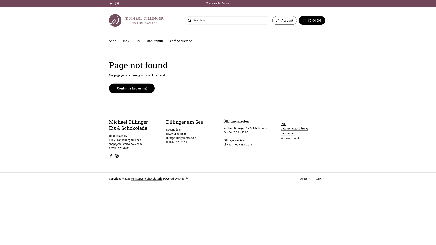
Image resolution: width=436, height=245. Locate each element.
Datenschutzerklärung (294, 128)
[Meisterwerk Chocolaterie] (136, 20)
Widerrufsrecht (290, 138)
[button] (312, 20)
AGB (283, 123)
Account (287, 20)
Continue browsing (132, 88)
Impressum (287, 133)
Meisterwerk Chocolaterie (146, 178)
